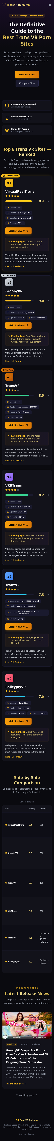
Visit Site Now (17, 230)
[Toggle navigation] (50, 4)
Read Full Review (13, 266)
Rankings (22, 1134)
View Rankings (27, 74)
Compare (32, 1134)
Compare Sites (27, 83)
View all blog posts (25, 1095)
